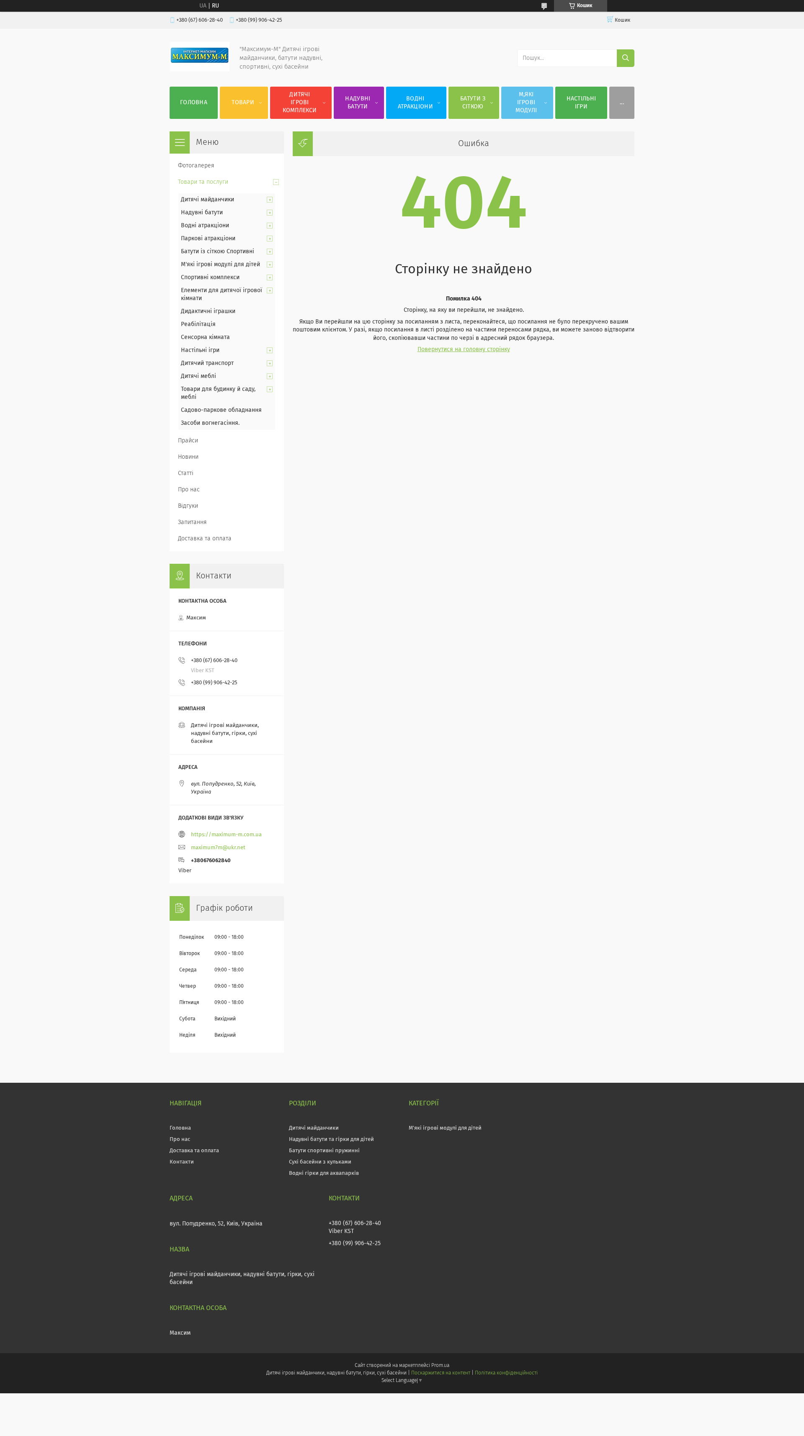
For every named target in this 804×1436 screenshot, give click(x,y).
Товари (243, 102)
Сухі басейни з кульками (320, 1162)
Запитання (192, 522)
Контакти (182, 1162)
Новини (188, 457)
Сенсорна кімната (205, 337)
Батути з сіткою (472, 103)
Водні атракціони (415, 103)
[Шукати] (625, 58)
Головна (193, 102)
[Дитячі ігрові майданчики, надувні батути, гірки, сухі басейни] (199, 70)
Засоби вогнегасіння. (210, 423)
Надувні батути (357, 103)
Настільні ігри (581, 103)
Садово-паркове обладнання (221, 410)
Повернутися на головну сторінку (463, 349)
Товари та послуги (203, 182)
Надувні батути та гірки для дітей (331, 1139)
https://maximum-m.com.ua (226, 834)
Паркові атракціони (208, 238)
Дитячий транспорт (207, 363)
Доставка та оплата (205, 539)
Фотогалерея (196, 166)
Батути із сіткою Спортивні (217, 251)
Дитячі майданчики (207, 200)
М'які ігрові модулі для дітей (220, 264)
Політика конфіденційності (506, 1373)
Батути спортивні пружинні (324, 1150)
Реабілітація (198, 324)
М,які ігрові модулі (526, 102)
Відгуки (188, 506)
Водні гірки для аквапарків (324, 1173)
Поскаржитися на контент (440, 1373)
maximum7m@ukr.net (218, 847)
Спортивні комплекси (210, 277)
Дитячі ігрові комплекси (300, 102)
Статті (185, 473)
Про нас (189, 490)
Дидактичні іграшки (208, 311)
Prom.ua (440, 1365)
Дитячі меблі (198, 376)
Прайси (188, 441)
